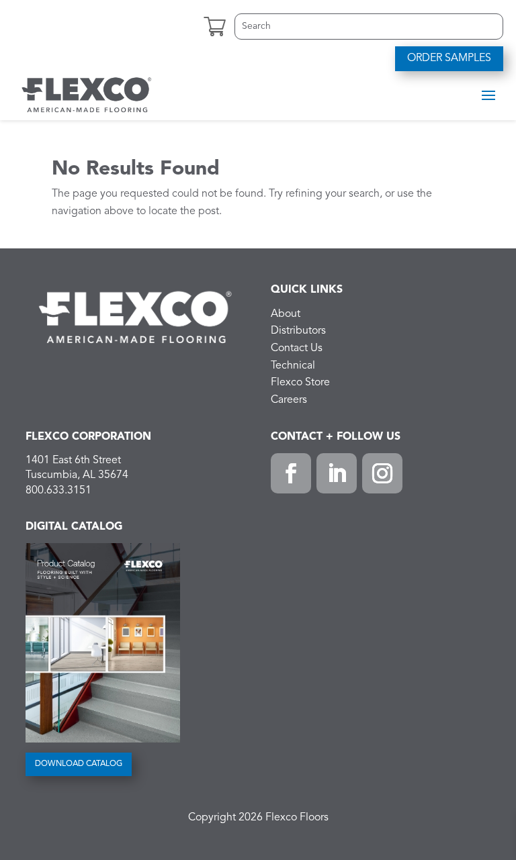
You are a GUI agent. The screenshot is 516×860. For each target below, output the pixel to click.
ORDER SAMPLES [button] (449, 58)
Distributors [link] (298, 331)
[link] (87, 94)
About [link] (285, 314)
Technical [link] (293, 366)
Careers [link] (289, 400)
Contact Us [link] (296, 348)
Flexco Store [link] (300, 382)
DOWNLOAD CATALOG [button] (78, 764)
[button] (488, 94)
